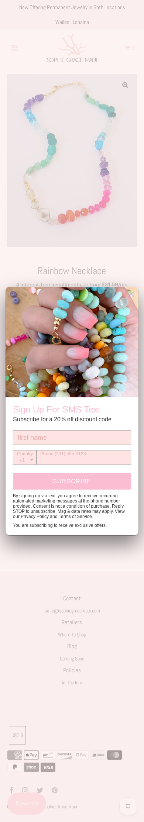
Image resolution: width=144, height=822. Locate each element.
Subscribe (72, 481)
